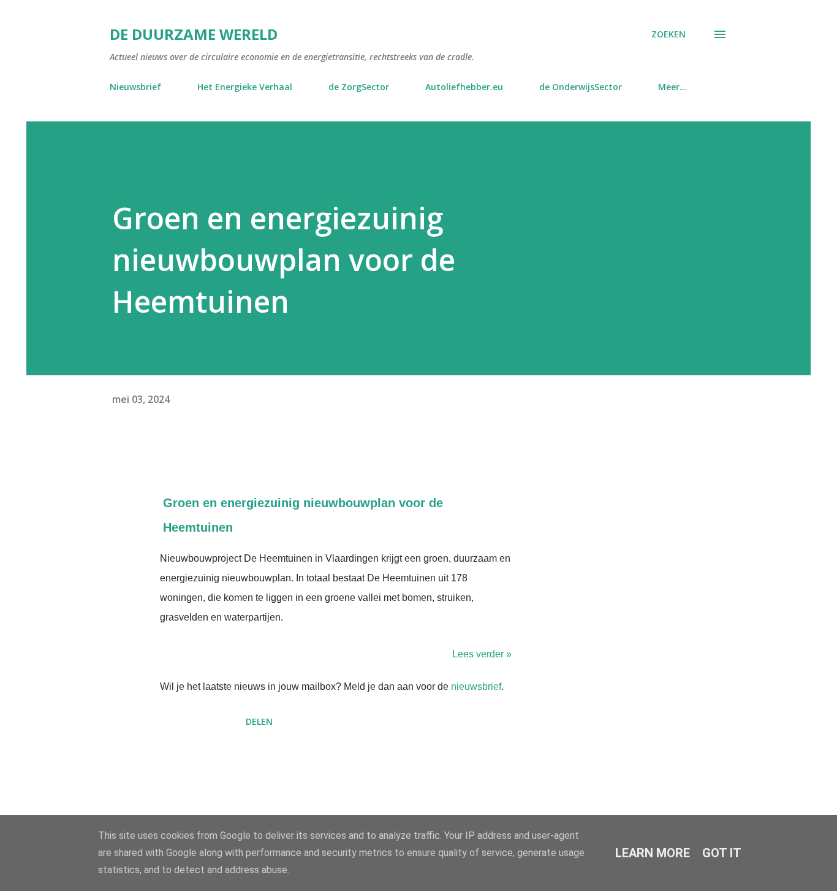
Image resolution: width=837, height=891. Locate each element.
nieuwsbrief (476, 686)
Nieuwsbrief (135, 87)
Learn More (652, 853)
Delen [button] (259, 721)
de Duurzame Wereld (194, 34)
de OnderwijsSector (580, 87)
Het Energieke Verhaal (244, 87)
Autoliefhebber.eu (464, 87)
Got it (721, 853)
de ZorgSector (358, 87)
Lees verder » (482, 654)
